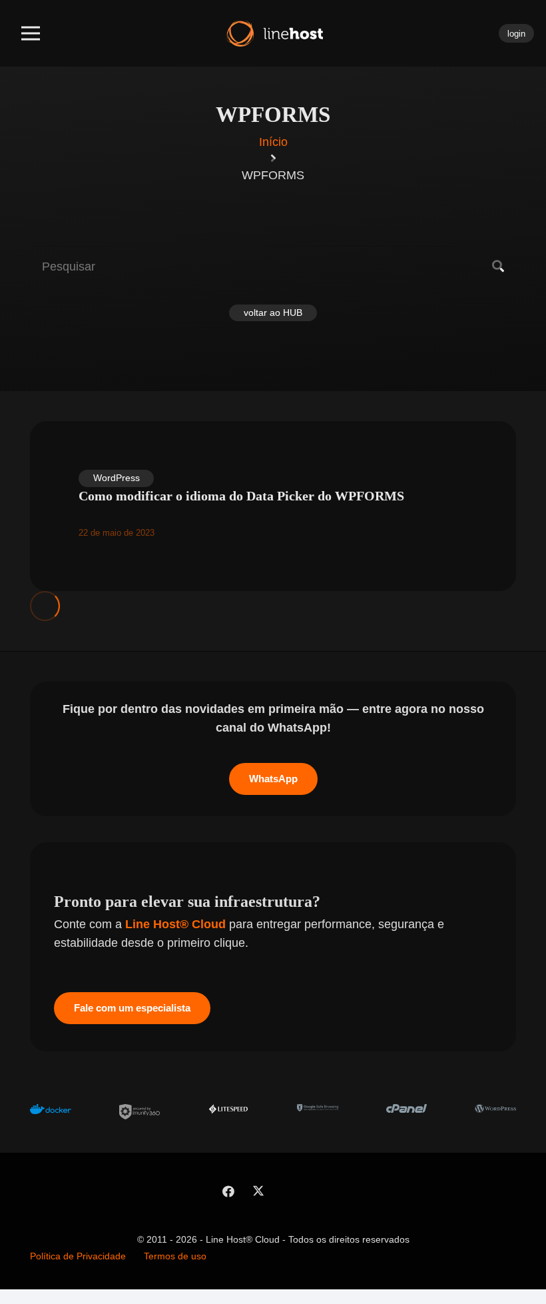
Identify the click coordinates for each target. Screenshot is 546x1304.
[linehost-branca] (273, 33)
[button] (31, 33)
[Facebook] (228, 1192)
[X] (258, 1192)
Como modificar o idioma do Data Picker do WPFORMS (241, 495)
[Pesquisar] (498, 267)
